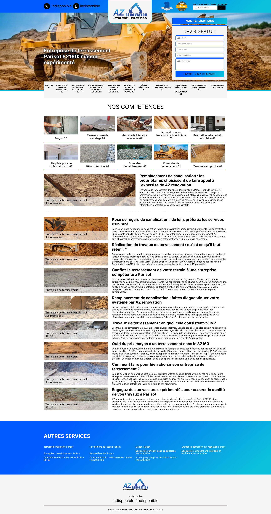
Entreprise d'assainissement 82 (162, 87)
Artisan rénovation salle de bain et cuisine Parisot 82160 (111, 458)
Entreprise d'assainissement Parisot (62, 453)
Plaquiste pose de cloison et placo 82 (129, 88)
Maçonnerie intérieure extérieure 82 (78, 88)
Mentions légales (153, 510)
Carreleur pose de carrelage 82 (62, 88)
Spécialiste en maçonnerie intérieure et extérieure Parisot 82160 (201, 452)
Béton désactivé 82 (143, 87)
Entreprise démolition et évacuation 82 (181, 89)
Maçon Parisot (143, 447)
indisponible (61, 6)
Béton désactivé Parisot (102, 453)
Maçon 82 (49, 86)
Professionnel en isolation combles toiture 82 (96, 88)
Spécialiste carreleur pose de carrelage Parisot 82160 (156, 452)
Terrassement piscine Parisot (58, 447)
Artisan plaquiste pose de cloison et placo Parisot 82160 (157, 458)
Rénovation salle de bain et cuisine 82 (114, 88)
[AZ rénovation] (130, 12)
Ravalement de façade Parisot (105, 447)
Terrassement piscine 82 (218, 86)
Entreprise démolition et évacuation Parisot (203, 447)
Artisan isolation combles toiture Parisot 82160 (64, 458)
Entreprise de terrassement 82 (199, 87)
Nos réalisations (200, 21)
